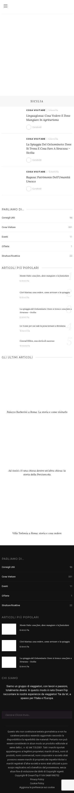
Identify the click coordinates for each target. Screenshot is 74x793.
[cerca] (68, 6)
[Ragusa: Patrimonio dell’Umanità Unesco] (13, 177)
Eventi (37, 236)
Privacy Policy (37, 779)
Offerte (37, 246)
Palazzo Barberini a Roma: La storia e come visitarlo (37, 412)
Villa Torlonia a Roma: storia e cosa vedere (37, 533)
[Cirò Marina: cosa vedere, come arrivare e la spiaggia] (9, 296)
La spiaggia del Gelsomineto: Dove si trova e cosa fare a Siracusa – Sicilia (48, 149)
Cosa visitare (35, 110)
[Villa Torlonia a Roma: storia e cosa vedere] (37, 509)
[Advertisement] (37, 53)
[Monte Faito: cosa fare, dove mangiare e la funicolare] (9, 279)
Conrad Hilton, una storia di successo (37, 340)
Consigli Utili (37, 217)
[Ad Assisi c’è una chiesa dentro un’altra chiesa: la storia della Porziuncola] (37, 446)
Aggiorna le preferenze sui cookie (37, 787)
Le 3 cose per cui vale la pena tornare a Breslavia (42, 326)
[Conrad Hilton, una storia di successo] (9, 343)
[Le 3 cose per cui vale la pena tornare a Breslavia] (9, 329)
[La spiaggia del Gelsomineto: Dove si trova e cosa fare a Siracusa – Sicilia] (13, 144)
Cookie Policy (37, 783)
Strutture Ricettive (37, 256)
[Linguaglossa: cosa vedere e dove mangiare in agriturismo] (13, 115)
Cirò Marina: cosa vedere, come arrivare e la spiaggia (45, 292)
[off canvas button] (5, 6)
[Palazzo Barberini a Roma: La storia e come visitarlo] (37, 388)
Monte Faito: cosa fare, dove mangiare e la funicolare (44, 275)
